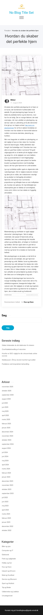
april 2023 (5, 510)
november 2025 (7, 386)
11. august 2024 (16, 102)
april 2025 (5, 415)
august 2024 (6, 448)
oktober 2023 (6, 489)
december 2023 (7, 481)
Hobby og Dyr (7, 563)
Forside (7, 30)
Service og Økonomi (9, 579)
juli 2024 (5, 452)
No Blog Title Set (21, 12)
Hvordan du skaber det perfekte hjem (25, 30)
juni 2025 (5, 407)
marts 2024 (6, 468)
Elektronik (5, 554)
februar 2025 (6, 423)
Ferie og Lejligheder (9, 558)
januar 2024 (6, 477)
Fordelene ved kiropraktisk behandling (15, 364)
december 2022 (7, 526)
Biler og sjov (6, 546)
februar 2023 (6, 518)
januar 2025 (6, 427)
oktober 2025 (6, 390)
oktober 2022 (6, 530)
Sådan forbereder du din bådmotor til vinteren (18, 345)
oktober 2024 (6, 440)
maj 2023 (5, 505)
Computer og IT (7, 550)
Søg (4, 315)
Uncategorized (7, 595)
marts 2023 (6, 514)
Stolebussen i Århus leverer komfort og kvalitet (18, 360)
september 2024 (8, 444)
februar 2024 (6, 473)
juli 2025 (5, 403)
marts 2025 (6, 419)
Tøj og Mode (6, 587)
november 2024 (7, 436)
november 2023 (7, 485)
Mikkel (12, 100)
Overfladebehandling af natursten (14, 349)
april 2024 (5, 464)
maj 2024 (5, 460)
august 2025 (6, 399)
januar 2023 (6, 522)
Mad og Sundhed (8, 575)
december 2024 (7, 431)
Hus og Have (29, 302)
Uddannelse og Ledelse (10, 591)
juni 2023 (5, 501)
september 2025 (8, 395)
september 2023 (8, 493)
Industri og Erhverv (9, 571)
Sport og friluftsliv (8, 583)
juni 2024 (5, 456)
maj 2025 (5, 411)
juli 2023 (5, 497)
